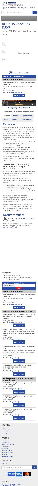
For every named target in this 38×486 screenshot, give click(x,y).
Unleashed (4, 449)
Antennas (4, 454)
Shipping (4, 463)
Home (3, 428)
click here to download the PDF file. (16, 227)
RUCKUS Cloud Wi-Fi (7, 445)
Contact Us (4, 432)
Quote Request (6, 434)
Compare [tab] (14, 120)
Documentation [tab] (26, 120)
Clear (19, 288)
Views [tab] (6, 120)
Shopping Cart (5, 430)
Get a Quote (20, 95)
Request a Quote (16, 92)
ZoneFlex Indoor (6, 450)
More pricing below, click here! (19, 108)
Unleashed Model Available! (21, 73)
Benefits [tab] (16, 116)
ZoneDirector (5, 443)
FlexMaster (4, 447)
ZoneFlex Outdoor (7, 452)
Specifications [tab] (28, 116)
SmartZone (5, 441)
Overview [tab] (7, 116)
